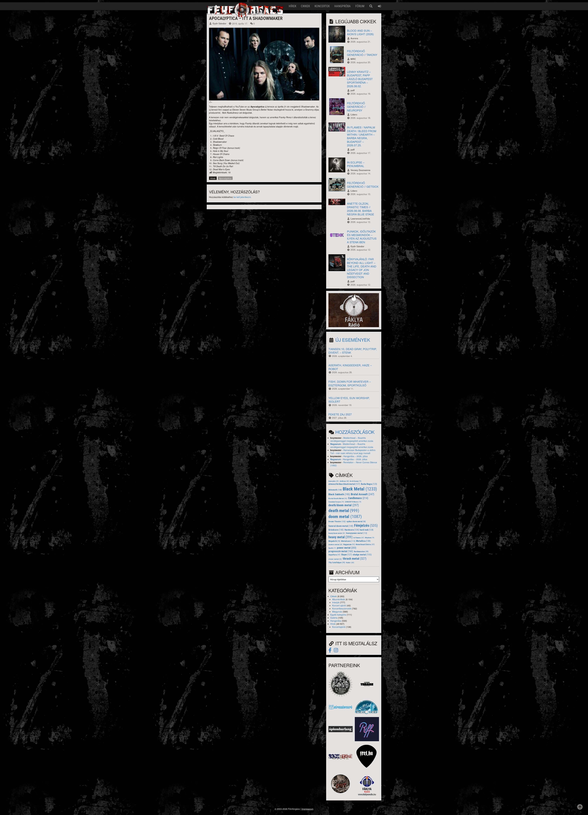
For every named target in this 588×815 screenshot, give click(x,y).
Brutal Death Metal (337, 498)
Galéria (333, 617)
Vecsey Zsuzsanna (360, 170)
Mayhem (369, 538)
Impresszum (307, 808)
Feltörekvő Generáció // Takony (362, 52)
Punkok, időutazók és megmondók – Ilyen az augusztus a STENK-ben (362, 236)
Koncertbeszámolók (341, 608)
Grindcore (336, 529)
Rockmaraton (361, 551)
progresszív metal (340, 551)
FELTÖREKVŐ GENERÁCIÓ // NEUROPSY (356, 106)
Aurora (354, 38)
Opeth (332, 548)
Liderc (354, 114)
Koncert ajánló (339, 605)
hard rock (366, 530)
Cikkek (305, 6)
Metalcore (348, 541)
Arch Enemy (355, 481)
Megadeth (334, 541)
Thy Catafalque (336, 562)
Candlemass (358, 498)
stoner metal (335, 559)
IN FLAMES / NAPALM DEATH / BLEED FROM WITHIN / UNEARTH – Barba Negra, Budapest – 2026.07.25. (361, 136)
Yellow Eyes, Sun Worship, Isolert (349, 399)
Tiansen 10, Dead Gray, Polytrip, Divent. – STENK (352, 350)
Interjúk (335, 602)
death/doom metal (343, 505)
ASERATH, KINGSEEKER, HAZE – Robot (350, 367)
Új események (352, 339)
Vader (350, 562)
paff (353, 90)
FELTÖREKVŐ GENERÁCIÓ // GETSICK (363, 184)
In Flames (358, 538)
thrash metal (354, 558)
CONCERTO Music (353, 502)
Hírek (292, 6)
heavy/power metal (356, 533)
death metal (343, 510)
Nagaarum (335, 443)
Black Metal (360, 489)
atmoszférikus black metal (344, 484)
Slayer (346, 554)
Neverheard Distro (365, 544)
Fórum (359, 6)
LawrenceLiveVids (360, 218)
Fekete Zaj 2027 (340, 414)
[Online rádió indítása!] (353, 309)
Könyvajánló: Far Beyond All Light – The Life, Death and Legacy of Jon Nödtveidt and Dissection (361, 268)
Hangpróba (342, 6)
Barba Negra (369, 484)
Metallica (363, 541)
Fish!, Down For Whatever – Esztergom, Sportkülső (349, 383)
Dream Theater (337, 521)
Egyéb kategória (338, 614)
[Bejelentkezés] (379, 6)
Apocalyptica (225, 178)
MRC (353, 59)
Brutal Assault (362, 494)
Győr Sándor (219, 23)
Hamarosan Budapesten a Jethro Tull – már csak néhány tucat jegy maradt (352, 452)
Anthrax (344, 481)
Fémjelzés (366, 525)
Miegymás (337, 611)
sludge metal (362, 554)
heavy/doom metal (336, 533)
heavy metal (340, 537)
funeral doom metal (340, 526)
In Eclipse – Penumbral (355, 164)
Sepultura (334, 555)
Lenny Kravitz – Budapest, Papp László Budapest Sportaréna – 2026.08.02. (360, 79)
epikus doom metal (356, 521)
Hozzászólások (355, 432)
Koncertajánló (338, 626)
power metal (346, 547)
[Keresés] (371, 6)
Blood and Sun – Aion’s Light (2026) (360, 32)
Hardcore (352, 530)
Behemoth (335, 490)
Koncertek (322, 6)
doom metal (345, 516)
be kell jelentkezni (242, 197)
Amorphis (333, 481)
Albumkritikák (338, 599)
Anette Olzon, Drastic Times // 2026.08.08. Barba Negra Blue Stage (360, 208)
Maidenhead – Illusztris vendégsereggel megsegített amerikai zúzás (351, 439)
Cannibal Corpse (336, 502)
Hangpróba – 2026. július (355, 456)
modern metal (335, 545)
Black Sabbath (339, 494)
